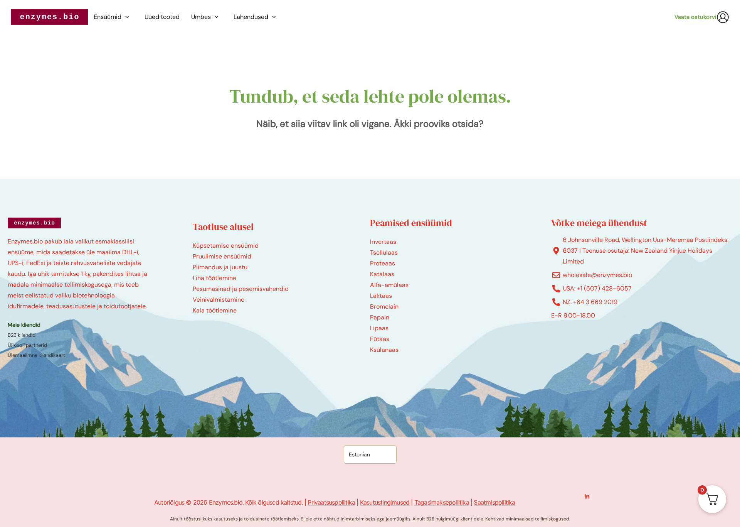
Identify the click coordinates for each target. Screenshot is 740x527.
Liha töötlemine (214, 278)
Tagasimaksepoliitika (441, 502)
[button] (127, 17)
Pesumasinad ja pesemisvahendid (241, 289)
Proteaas (382, 263)
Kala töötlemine (215, 310)
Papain (379, 317)
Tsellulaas (384, 252)
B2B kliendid (21, 335)
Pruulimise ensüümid (222, 256)
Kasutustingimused (384, 502)
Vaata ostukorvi (695, 17)
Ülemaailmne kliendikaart (36, 355)
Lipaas (379, 328)
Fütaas (379, 339)
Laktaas (381, 296)
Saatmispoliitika (494, 502)
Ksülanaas (384, 350)
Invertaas (383, 242)
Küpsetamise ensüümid (226, 246)
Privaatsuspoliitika (331, 502)
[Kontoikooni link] (722, 17)
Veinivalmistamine (218, 300)
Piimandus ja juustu (220, 267)
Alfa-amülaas (389, 285)
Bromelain (384, 306)
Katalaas (382, 274)
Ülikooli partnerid (27, 345)
